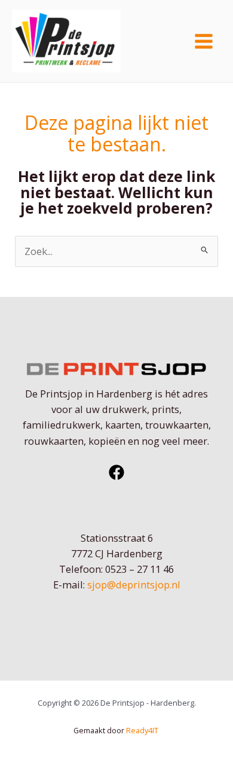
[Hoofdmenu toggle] (203, 41)
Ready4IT (143, 730)
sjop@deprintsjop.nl (133, 584)
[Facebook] (116, 472)
